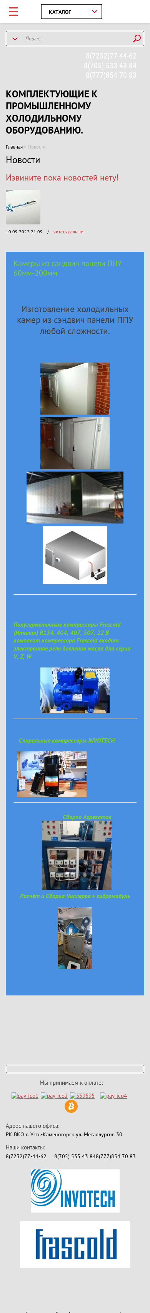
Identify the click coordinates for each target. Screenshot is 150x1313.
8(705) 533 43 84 (110, 65)
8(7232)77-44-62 (111, 55)
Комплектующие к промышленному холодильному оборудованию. (52, 112)
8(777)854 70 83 (111, 75)
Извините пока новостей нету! (62, 177)
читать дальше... (70, 231)
